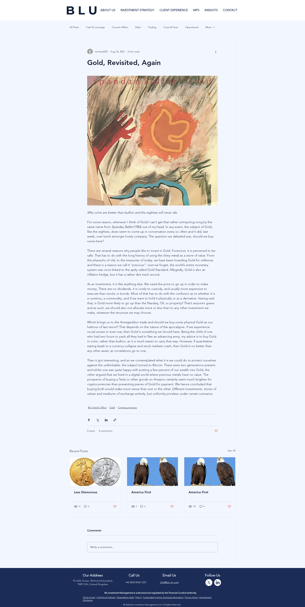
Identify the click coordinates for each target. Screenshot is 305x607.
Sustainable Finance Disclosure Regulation (163, 597)
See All (231, 450)
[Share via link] (114, 420)
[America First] (152, 471)
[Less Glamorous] (95, 471)
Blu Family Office (97, 407)
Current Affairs (120, 27)
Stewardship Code (125, 597)
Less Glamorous (85, 492)
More (208, 27)
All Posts (74, 27)
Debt (138, 27)
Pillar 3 (138, 597)
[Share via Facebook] (89, 420)
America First (141, 492)
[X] (208, 582)
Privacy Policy (191, 597)
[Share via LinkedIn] (106, 420)
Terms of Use (89, 597)
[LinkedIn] (217, 582)
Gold (112, 407)
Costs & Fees (170, 27)
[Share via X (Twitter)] (97, 420)
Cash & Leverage (95, 27)
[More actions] (216, 51)
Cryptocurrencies (127, 407)
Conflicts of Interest (106, 597)
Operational (191, 27)
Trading (152, 27)
